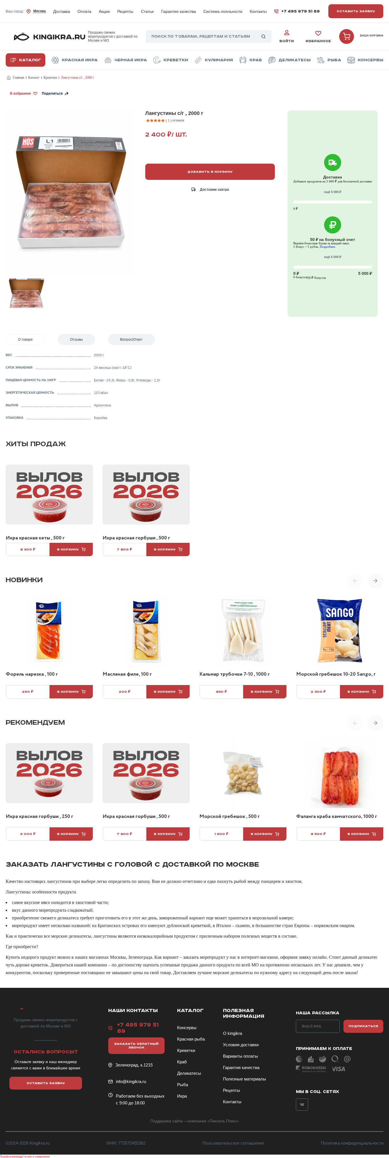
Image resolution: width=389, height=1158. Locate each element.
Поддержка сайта (166, 1121)
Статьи (147, 11)
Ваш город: (26, 11)
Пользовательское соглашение (233, 1143)
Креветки (175, 60)
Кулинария (219, 60)
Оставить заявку (356, 11)
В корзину (68, 549)
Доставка (61, 11)
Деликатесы (295, 60)
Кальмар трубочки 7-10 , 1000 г (234, 674)
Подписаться (363, 1026)
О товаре (25, 340)
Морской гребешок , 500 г (229, 817)
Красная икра (80, 60)
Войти (286, 41)
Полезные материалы (244, 1078)
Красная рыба (191, 1039)
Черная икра (130, 60)
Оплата (84, 11)
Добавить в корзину (210, 172)
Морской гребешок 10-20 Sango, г (336, 674)
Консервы (370, 60)
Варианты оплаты (240, 1056)
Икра (182, 1096)
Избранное (318, 41)
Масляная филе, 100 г (127, 674)
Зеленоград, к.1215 (134, 1064)
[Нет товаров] (346, 36)
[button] (375, 580)
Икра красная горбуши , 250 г (39, 817)
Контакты (258, 11)
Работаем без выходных (140, 1096)
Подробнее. (328, 246)
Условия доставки (241, 1044)
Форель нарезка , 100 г (32, 674)
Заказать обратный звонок (136, 1045)
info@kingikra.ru (131, 1081)
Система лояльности (222, 11)
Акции (104, 11)
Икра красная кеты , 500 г (35, 538)
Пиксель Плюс (223, 1121)
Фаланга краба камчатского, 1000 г (336, 817)
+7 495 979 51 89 (300, 11)
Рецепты (125, 11)
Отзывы (76, 340)
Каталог (30, 60)
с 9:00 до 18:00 (130, 1102)
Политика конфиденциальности (352, 1143)
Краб (255, 60)
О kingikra (232, 1033)
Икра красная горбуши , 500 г (136, 538)
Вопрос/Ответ (131, 340)
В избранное (20, 94)
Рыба (334, 60)
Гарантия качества (178, 11)
